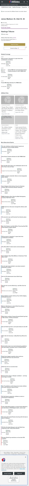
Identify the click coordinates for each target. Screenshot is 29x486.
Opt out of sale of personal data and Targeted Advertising (14, 478)
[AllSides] (14, 1)
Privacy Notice (7, 453)
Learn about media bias (5, 40)
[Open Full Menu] (2, 2)
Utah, (3, 22)
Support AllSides (21, 453)
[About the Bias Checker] (26, 47)
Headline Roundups (16, 7)
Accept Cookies (7, 473)
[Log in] (24, 2)
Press (12, 452)
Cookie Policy (14, 453)
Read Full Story (14, 44)
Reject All (19, 473)
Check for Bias (13, 48)
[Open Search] (27, 2)
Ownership (16, 452)
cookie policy (3, 470)
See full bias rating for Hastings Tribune (8, 39)
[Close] (25, 457)
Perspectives (24, 7)
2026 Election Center (7, 7)
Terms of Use (22, 452)
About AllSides (7, 452)
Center (14, 37)
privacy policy (22, 468)
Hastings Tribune (4, 25)
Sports (5, 22)
